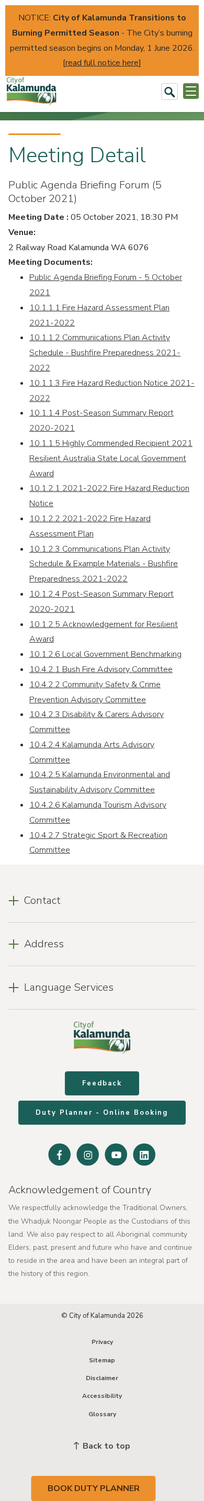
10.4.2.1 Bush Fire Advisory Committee (101, 669)
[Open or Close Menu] (191, 91)
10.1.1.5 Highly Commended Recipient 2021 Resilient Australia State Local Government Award (110, 458)
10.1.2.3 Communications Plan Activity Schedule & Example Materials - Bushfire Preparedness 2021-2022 (103, 564)
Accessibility (102, 1396)
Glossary (102, 1414)
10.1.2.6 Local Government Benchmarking (105, 654)
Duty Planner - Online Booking (102, 1112)
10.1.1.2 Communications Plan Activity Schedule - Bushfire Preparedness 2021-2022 (104, 353)
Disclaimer (102, 1378)
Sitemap (102, 1360)
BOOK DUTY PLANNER (94, 1488)
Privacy (102, 1342)
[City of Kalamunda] (31, 91)
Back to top (105, 1446)
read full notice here (102, 63)
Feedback (102, 1083)
